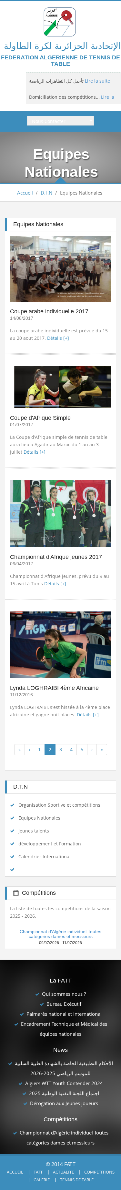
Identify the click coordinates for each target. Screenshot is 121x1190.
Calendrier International (44, 856)
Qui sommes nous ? (64, 994)
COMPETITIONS (99, 1172)
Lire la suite (97, 80)
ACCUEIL (15, 1172)
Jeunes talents (33, 831)
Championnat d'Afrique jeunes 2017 (56, 557)
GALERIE (42, 1180)
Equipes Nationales (39, 818)
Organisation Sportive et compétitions (59, 805)
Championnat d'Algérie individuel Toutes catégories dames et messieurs (60, 934)
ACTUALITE (63, 1172)
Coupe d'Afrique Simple (40, 418)
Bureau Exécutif (63, 1004)
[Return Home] (60, 21)
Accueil (25, 192)
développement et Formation (49, 844)
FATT (38, 1172)
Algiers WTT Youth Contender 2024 (64, 1083)
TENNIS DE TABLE (77, 1180)
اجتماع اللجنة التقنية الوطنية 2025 (64, 1093)
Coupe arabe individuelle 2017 (49, 311)
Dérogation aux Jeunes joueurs (64, 1103)
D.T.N (46, 192)
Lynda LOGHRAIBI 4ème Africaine (54, 688)
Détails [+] (58, 338)
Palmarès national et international (64, 1014)
